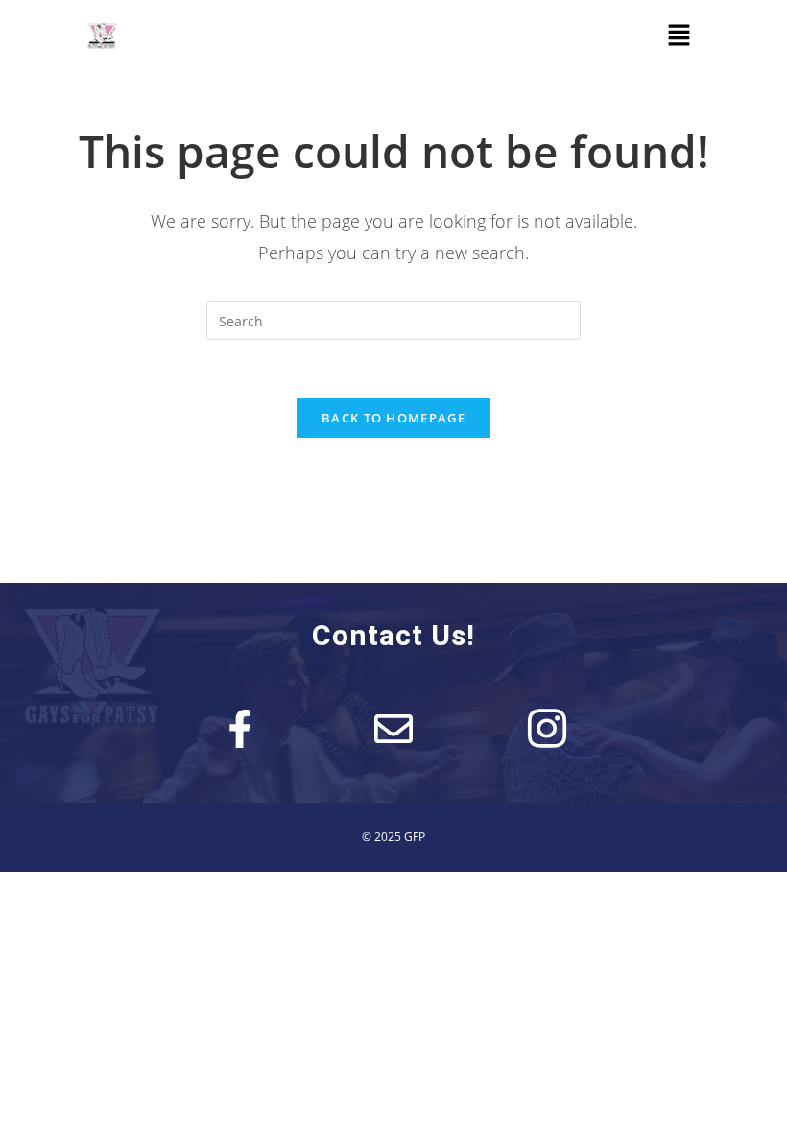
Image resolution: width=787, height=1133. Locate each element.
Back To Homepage (393, 417)
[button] (678, 35)
